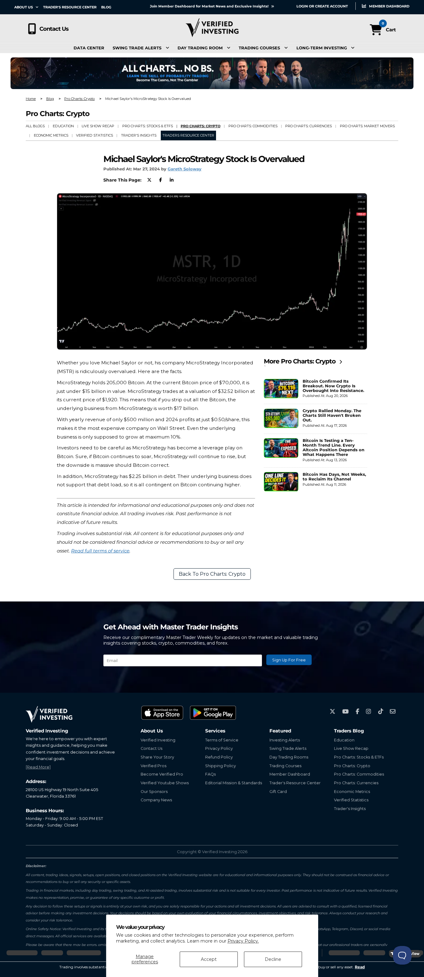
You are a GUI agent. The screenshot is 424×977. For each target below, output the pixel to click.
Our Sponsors (154, 791)
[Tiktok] (380, 711)
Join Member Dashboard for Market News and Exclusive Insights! (209, 6)
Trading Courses (259, 48)
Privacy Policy (219, 748)
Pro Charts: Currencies (308, 126)
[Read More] (38, 767)
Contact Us (54, 28)
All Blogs (35, 126)
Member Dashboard (388, 6)
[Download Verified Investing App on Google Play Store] (213, 713)
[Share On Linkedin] (172, 180)
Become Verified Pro (162, 774)
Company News (156, 800)
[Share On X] (149, 180)
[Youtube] (345, 711)
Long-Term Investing (321, 48)
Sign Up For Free (289, 660)
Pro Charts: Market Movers (367, 126)
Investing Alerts (284, 740)
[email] (392, 711)
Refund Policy (219, 757)
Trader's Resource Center (70, 7)
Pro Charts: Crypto (79, 99)
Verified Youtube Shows (165, 783)
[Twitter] (332, 711)
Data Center (89, 48)
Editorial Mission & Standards (233, 783)
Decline (273, 959)
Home (31, 99)
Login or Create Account (322, 6)
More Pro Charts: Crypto (300, 361)
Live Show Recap (98, 126)
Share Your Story (157, 757)
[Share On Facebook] (160, 180)
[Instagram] (368, 711)
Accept (209, 959)
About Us (24, 7)
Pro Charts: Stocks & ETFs (147, 126)
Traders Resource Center (188, 135)
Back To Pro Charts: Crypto (212, 574)
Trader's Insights (138, 135)
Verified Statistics (94, 135)
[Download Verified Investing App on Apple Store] (162, 713)
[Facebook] (357, 711)
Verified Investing (158, 740)
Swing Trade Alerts (137, 48)
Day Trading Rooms (288, 757)
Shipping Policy (220, 765)
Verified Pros (153, 765)
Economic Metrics (51, 135)
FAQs (210, 774)
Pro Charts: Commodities (252, 126)
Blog (106, 7)
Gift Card (278, 791)
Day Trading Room (200, 48)
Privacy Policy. (243, 941)
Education (63, 126)
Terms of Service (221, 740)
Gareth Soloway (184, 169)
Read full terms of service (100, 551)
